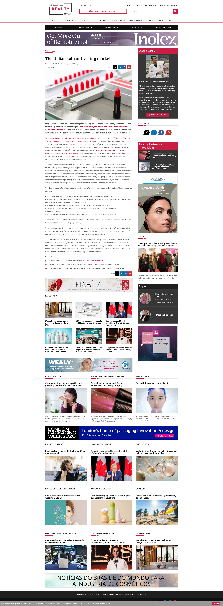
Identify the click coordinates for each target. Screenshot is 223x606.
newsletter (129, 594)
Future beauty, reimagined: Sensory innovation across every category (107, 384)
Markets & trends (54, 444)
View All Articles (158, 115)
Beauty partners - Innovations (150, 146)
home (53, 20)
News (68, 20)
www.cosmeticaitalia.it (94, 261)
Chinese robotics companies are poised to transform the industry (65, 541)
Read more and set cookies (101, 604)
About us (80, 594)
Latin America (111, 27)
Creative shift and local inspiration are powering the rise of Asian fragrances (63, 384)
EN (85, 5)
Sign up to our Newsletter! (104, 11)
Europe (58, 27)
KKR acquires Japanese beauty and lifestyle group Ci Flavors (88, 322)
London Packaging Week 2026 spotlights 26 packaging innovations (110, 496)
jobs (86, 20)
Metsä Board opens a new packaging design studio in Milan (56, 323)
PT (90, 5)
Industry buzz (144, 533)
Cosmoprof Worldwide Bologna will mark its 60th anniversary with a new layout (157, 244)
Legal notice (141, 594)
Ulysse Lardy (50, 51)
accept (216, 603)
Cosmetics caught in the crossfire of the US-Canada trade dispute (117, 323)
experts (102, 20)
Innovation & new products (60, 533)
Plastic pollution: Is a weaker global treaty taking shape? (156, 496)
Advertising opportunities (111, 594)
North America (85, 27)
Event (171, 20)
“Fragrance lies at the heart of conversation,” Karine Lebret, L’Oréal (119, 350)
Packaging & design (101, 489)
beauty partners (119, 20)
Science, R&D (142, 444)
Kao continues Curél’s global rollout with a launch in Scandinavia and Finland (57, 350)
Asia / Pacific (138, 27)
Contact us (93, 594)
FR (81, 5)
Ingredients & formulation (60, 489)
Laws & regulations (101, 444)
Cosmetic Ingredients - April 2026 (152, 383)
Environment (143, 489)
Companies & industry (102, 533)
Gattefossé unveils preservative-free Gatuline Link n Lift (62, 496)
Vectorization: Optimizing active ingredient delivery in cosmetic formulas (156, 452)
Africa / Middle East (164, 27)
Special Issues (143, 376)
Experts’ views (53, 376)
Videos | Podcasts (154, 20)
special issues (135, 20)
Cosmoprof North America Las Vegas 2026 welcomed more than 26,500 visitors (88, 350)
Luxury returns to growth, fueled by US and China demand (65, 452)
